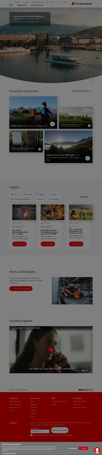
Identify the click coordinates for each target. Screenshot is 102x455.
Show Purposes (72, 448)
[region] (51, 448)
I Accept (83, 448)
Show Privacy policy (7, 453)
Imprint (14, 453)
